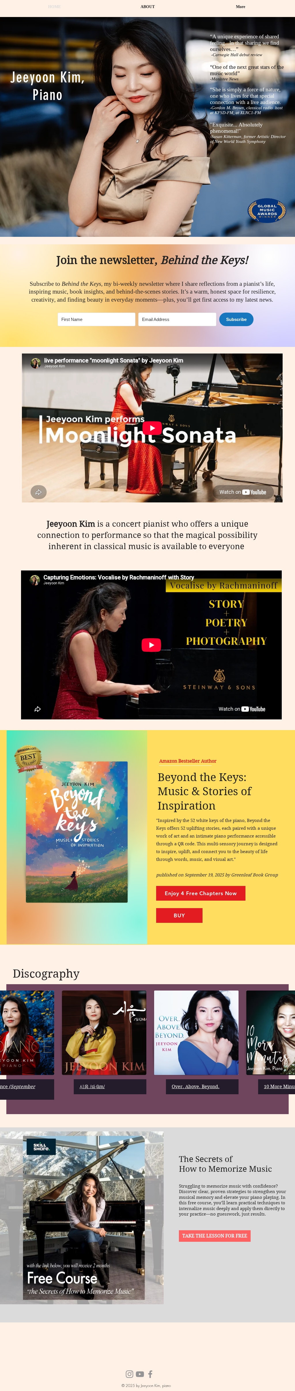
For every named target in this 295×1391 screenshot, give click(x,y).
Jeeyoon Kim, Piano (48, 86)
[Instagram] (129, 1374)
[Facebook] (150, 1374)
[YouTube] (140, 1374)
